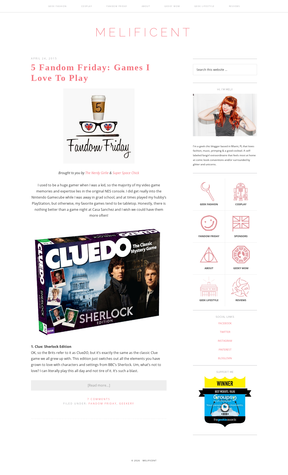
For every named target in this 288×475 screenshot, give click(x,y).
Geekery (126, 403)
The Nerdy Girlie (97, 173)
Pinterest (225, 349)
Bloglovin (225, 358)
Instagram (225, 341)
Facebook (224, 323)
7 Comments (98, 399)
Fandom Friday (103, 403)
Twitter (225, 332)
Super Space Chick (126, 173)
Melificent (144, 32)
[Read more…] (99, 385)
